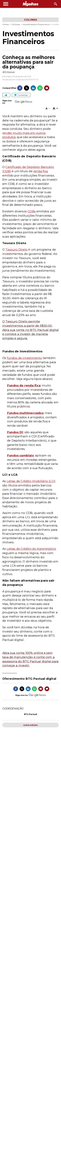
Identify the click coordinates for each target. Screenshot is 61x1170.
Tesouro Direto (16, 249)
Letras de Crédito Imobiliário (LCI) (31, 481)
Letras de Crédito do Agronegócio (31, 549)
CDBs (32, 211)
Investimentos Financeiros (28, 37)
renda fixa (40, 171)
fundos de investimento (24, 358)
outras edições (30, 725)
